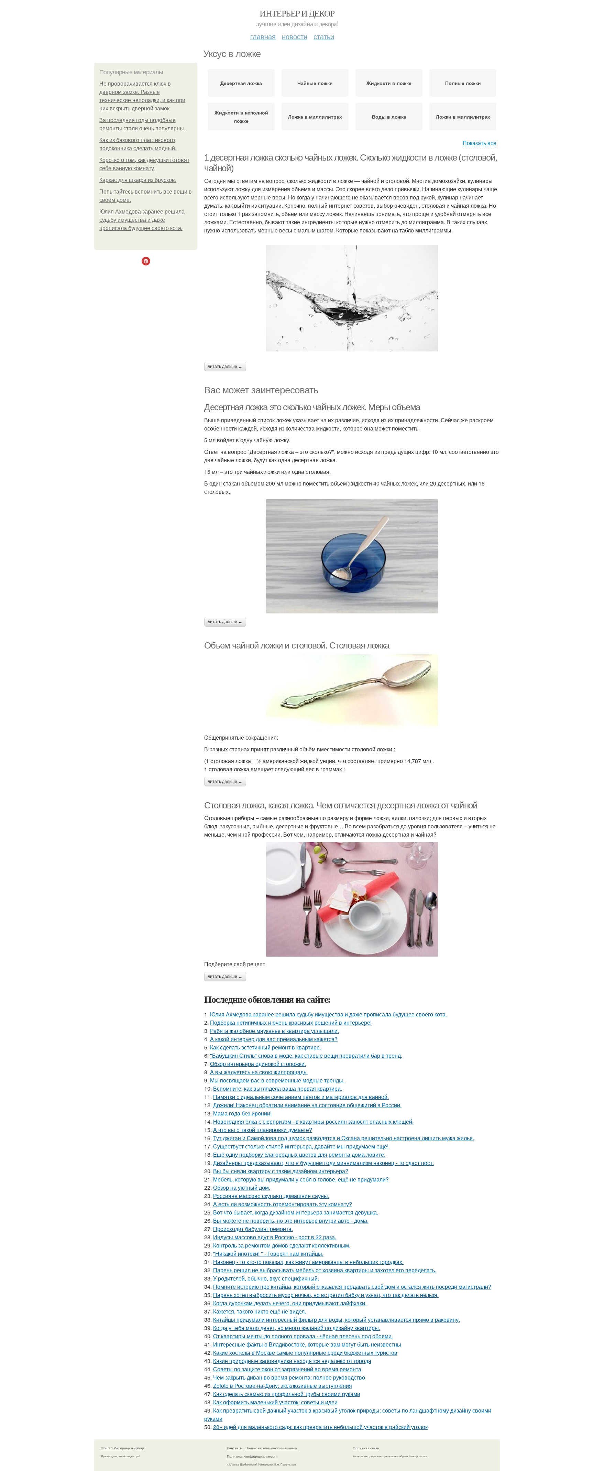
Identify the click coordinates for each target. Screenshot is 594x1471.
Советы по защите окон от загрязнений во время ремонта (287, 1369)
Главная (263, 36)
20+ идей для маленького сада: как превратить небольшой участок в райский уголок (320, 1427)
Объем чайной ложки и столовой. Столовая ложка (296, 645)
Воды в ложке (389, 116)
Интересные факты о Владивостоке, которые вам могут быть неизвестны (307, 1344)
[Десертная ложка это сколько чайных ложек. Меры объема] (352, 556)
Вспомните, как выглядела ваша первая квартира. (277, 1088)
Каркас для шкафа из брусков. (137, 180)
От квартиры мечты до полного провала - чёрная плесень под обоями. (303, 1336)
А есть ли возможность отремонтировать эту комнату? (282, 1204)
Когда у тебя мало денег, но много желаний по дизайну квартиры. (296, 1328)
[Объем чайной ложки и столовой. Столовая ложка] (352, 692)
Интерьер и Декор (297, 13)
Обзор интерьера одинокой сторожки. (258, 1064)
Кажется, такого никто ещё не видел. (259, 1311)
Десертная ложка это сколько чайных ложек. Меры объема (312, 407)
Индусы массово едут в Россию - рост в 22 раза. (274, 1237)
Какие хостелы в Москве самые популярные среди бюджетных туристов (305, 1352)
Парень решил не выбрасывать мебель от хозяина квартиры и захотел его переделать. (324, 1270)
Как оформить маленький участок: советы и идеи (275, 1402)
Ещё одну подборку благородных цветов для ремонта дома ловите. (299, 1154)
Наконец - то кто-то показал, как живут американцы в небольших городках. (308, 1262)
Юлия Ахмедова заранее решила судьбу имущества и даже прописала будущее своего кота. (142, 220)
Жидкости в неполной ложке (241, 116)
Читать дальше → (225, 366)
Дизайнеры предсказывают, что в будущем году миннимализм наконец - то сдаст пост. (323, 1163)
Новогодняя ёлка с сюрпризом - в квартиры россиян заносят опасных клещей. (313, 1121)
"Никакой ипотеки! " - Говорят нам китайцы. (268, 1253)
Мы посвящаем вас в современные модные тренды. (277, 1080)
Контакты (234, 1448)
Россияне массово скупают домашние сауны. (271, 1196)
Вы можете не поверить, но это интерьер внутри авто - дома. (290, 1220)
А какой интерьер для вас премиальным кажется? (274, 1039)
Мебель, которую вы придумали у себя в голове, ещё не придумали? (301, 1179)
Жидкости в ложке (388, 82)
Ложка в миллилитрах (315, 116)
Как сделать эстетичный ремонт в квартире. (265, 1047)
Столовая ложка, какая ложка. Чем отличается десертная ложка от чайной (340, 805)
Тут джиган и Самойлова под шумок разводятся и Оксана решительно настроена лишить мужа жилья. (343, 1138)
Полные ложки (463, 82)
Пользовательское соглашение (271, 1448)
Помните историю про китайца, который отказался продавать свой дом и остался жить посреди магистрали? (352, 1286)
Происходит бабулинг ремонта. (253, 1229)
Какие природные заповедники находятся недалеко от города (292, 1361)
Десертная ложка (241, 82)
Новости (294, 36)
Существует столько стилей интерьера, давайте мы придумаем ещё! (300, 1146)
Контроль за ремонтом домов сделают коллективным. (281, 1245)
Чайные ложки (315, 82)
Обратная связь (366, 1448)
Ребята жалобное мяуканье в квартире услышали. (274, 1031)
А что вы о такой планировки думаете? (262, 1130)
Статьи (324, 36)
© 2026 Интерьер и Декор (122, 1448)
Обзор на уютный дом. (241, 1187)
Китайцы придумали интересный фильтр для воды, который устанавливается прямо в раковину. (336, 1319)
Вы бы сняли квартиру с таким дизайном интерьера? (280, 1171)
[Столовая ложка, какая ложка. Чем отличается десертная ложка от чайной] (352, 899)
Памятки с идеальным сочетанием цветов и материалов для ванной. (301, 1097)
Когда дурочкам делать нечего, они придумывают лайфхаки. (289, 1303)
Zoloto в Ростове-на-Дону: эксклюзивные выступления (282, 1386)
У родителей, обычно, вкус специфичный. (266, 1278)
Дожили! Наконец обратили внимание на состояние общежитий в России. (307, 1105)
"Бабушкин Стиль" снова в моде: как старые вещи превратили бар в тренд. (306, 1055)
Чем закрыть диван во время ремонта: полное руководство (289, 1377)
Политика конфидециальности (252, 1456)
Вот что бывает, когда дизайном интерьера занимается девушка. (295, 1212)
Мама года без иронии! (242, 1113)
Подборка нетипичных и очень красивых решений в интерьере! (291, 1022)
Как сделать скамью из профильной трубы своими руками (286, 1394)
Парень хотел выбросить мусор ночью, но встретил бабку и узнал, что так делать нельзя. (326, 1295)
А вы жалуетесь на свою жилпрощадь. (259, 1072)
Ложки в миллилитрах (463, 116)
